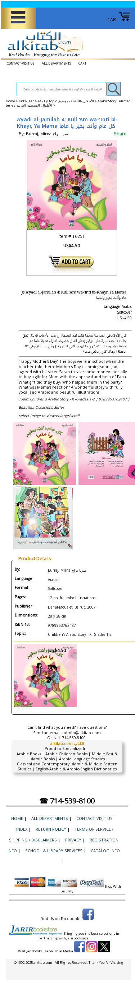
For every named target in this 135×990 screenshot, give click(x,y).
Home (10, 101)
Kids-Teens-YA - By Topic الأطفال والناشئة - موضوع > (58, 101)
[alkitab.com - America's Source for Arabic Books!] (43, 58)
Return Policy (51, 829)
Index (21, 829)
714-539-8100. (74, 737)
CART (112, 20)
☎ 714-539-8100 (67, 801)
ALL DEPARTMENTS (56, 63)
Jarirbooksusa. (78, 938)
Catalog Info (105, 850)
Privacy (73, 840)
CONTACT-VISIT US (20, 63)
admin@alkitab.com (82, 732)
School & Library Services (53, 850)
